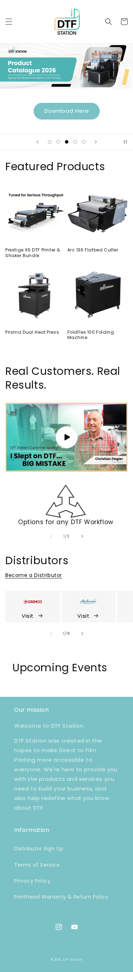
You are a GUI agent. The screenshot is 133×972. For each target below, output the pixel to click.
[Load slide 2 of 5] (58, 142)
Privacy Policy (32, 880)
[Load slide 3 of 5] (66, 142)
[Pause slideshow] (125, 142)
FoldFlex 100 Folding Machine (90, 334)
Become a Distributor (33, 575)
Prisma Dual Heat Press (32, 332)
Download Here (66, 111)
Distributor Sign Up (38, 848)
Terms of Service (37, 864)
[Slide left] (51, 536)
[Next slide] (96, 142)
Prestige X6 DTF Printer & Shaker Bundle (32, 252)
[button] (9, 21)
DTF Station (72, 959)
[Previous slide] (37, 142)
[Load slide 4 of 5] (75, 142)
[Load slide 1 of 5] (49, 142)
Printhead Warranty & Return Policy (61, 896)
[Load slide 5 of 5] (83, 142)
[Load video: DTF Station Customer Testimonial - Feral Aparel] (66, 437)
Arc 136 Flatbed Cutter (92, 250)
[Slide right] (82, 536)
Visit (28, 616)
